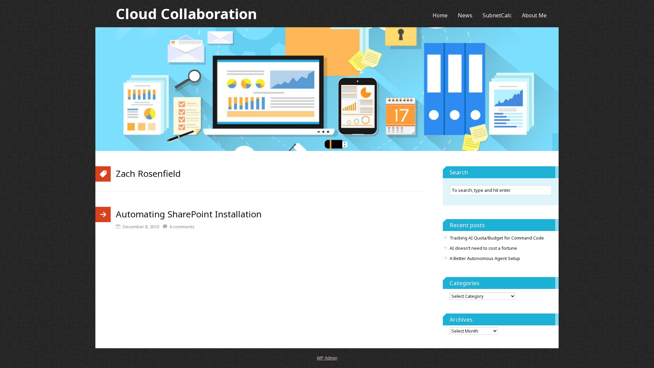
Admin (327, 358)
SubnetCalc (497, 15)
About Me (534, 15)
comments (182, 227)
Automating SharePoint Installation (189, 214)
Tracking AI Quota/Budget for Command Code (497, 238)
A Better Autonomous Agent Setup (485, 258)
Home (440, 15)
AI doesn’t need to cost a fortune (483, 248)
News (465, 15)
